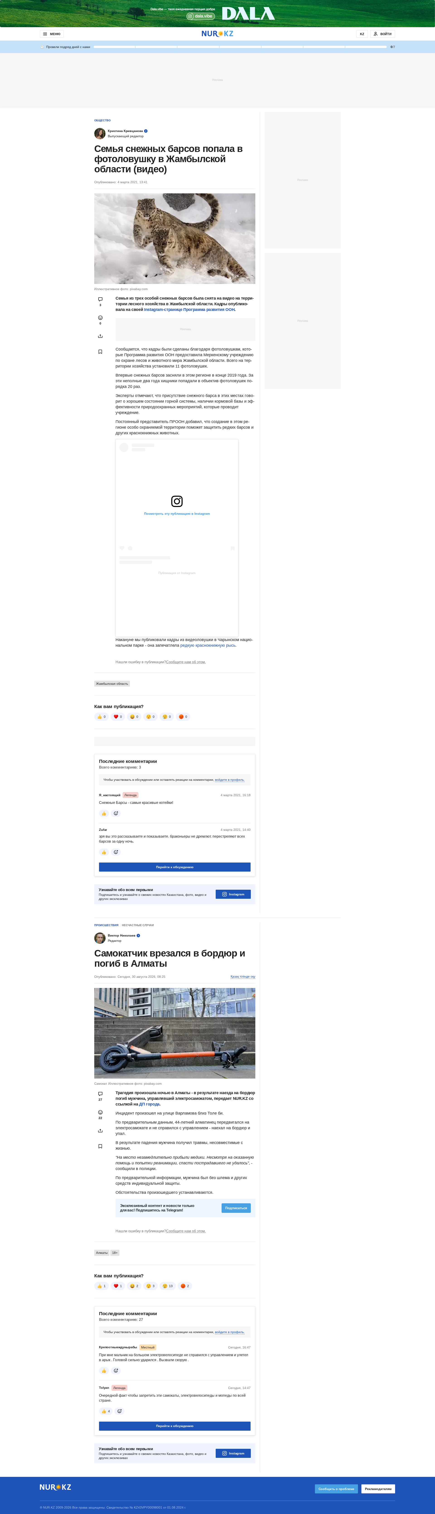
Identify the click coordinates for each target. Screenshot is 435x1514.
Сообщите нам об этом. (186, 662)
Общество (102, 120)
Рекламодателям (378, 1489)
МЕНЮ (55, 34)
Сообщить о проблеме (336, 1489)
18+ (115, 1252)
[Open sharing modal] (100, 336)
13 (171, 1286)
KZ (362, 34)
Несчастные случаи (138, 925)
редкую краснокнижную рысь (207, 645)
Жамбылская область (112, 683)
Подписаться (236, 1208)
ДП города (149, 1104)
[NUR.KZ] (217, 34)
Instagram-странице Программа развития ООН (189, 309)
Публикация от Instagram (177, 573)
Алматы (102, 1252)
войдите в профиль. (230, 779)
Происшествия (106, 925)
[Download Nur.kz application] (217, 13)
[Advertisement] (217, 79)
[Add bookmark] (100, 352)
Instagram (236, 894)
